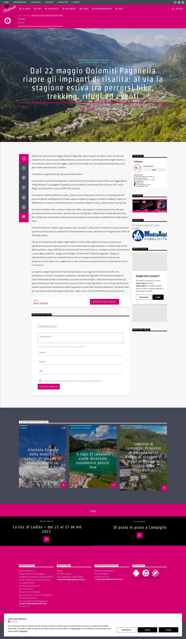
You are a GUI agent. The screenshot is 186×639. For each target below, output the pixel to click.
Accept (168, 630)
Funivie (104, 62)
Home (6, 2)
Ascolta (179, 9)
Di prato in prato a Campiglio (140, 527)
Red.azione (87, 108)
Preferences (126, 630)
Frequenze (36, 2)
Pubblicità (63, 2)
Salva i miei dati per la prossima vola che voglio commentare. (73, 381)
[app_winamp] (156, 573)
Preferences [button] (23, 631)
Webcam (49, 2)
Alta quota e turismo (88, 62)
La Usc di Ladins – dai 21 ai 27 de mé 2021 (47, 529)
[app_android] (137, 573)
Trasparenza (24, 606)
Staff (39, 9)
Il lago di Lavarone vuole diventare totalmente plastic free (93, 460)
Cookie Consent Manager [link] (16, 619)
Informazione (20, 2)
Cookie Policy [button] (75, 629)
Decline (147, 630)
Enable (158, 297)
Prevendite (70, 9)
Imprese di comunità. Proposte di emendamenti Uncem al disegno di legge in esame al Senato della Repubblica (143, 457)
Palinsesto (53, 9)
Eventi (85, 9)
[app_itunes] (147, 573)
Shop (120, 9)
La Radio (26, 9)
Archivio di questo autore (104, 302)
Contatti (76, 2)
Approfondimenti (103, 9)
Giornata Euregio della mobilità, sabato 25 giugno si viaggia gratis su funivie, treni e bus (42, 458)
